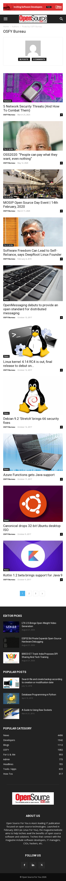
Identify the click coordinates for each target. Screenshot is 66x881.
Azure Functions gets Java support (29, 475)
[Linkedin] (33, 865)
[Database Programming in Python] (11, 698)
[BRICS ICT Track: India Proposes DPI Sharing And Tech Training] (11, 657)
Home (6, 26)
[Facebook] (24, 865)
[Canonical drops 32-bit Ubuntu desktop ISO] (33, 504)
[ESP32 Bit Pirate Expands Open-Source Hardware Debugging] (11, 642)
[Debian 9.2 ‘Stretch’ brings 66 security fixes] (33, 395)
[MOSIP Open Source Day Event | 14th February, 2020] (33, 184)
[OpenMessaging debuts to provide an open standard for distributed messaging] (33, 283)
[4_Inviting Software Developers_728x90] (33, 11)
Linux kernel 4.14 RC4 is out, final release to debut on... (27, 364)
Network (7, 101)
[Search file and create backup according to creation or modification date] (11, 683)
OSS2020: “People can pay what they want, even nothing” (30, 157)
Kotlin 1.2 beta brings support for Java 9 (32, 575)
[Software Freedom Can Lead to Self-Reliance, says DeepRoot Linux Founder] (33, 232)
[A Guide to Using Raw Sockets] (11, 713)
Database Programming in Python (39, 694)
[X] (41, 865)
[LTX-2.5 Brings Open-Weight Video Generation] (11, 627)
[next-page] (42, 593)
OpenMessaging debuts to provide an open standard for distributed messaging (30, 309)
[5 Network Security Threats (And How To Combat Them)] (33, 87)
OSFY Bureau (9, 114)
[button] (5, 19)
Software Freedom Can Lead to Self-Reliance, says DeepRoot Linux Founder (32, 253)
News (6, 300)
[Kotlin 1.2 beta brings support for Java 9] (33, 556)
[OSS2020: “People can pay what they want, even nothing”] (33, 136)
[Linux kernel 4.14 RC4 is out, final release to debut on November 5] (33, 341)
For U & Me (8, 149)
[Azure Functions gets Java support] (33, 452)
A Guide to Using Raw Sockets (37, 710)
